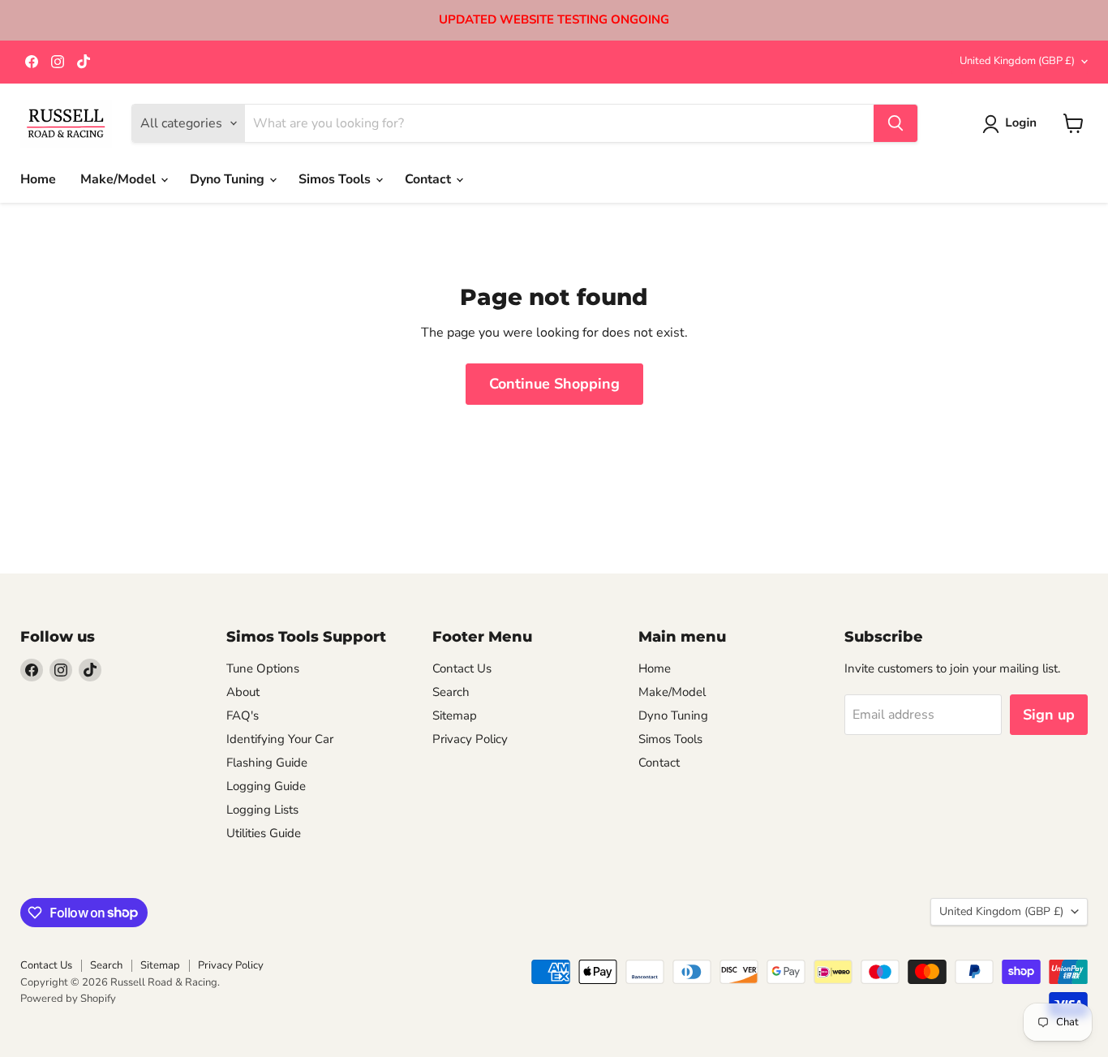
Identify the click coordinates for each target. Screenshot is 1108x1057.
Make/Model (119, 179)
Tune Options (262, 668)
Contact (429, 179)
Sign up (1049, 714)
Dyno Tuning (229, 179)
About (243, 692)
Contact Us (462, 668)
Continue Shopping (554, 383)
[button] (1012, 124)
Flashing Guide (266, 762)
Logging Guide (266, 786)
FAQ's (242, 715)
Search (451, 692)
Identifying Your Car (279, 739)
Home (38, 179)
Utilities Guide (263, 833)
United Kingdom (1017, 61)
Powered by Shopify (68, 998)
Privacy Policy (470, 739)
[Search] (895, 123)
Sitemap (454, 715)
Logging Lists (262, 809)
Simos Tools (336, 179)
